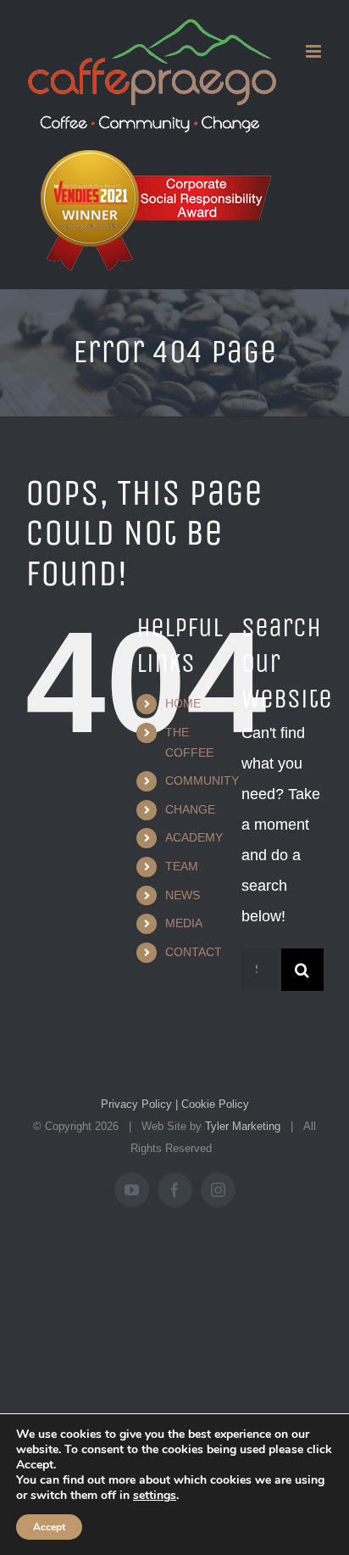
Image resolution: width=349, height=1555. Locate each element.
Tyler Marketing (242, 1126)
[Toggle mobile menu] (315, 51)
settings (154, 1495)
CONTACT (193, 952)
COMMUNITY (202, 780)
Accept (49, 1527)
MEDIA (183, 923)
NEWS (182, 895)
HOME (183, 703)
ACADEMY (194, 837)
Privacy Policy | (139, 1104)
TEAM (181, 866)
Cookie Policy (213, 1104)
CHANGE (190, 809)
